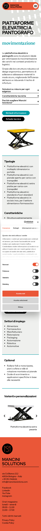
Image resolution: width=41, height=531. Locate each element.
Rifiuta (20, 307)
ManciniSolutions (14, 461)
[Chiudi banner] (38, 222)
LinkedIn (6, 490)
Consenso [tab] (6, 228)
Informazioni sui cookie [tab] (30, 228)
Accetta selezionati (20, 300)
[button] (35, 6)
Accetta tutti (20, 293)
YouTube (6, 493)
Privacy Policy (8, 520)
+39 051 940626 (9, 479)
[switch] (36, 271)
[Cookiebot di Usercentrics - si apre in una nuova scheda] (25, 222)
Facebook (6, 487)
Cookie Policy (8, 523)
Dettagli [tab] (16, 228)
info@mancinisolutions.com (15, 481)
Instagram (7, 496)
